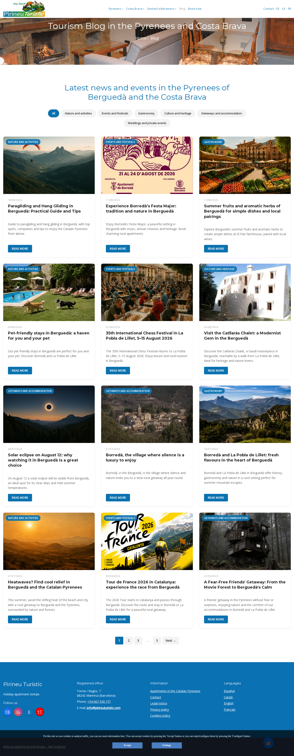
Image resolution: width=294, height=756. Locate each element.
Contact (268, 9)
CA (284, 9)
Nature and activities (78, 113)
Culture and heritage (177, 113)
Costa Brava (134, 9)
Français (229, 709)
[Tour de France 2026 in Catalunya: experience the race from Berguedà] (147, 541)
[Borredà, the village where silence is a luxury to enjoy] (147, 414)
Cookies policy (160, 715)
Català (228, 697)
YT (39, 711)
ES (277, 9)
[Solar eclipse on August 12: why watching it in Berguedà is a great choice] (49, 414)
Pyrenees (115, 9)
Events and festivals (115, 113)
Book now (194, 9)
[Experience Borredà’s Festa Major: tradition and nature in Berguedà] (147, 165)
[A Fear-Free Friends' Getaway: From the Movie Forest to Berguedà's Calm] (245, 541)
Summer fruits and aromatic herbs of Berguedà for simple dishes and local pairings (242, 211)
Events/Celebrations (160, 9)
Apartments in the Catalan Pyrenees (175, 691)
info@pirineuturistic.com (103, 708)
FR (289, 9)
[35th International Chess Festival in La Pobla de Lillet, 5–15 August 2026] (147, 292)
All (53, 113)
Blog (182, 9)
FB (7, 711)
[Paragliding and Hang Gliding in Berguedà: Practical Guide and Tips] (49, 165)
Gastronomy (146, 113)
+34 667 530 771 (99, 701)
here (123, 736)
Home (140, 38)
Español (229, 691)
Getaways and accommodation (221, 113)
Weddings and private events (147, 123)
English (229, 703)
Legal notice (158, 703)
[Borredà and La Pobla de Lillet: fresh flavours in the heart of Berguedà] (245, 414)
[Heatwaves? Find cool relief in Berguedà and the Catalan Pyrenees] (49, 541)
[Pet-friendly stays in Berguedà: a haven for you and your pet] (49, 292)
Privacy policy (159, 709)
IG (18, 711)
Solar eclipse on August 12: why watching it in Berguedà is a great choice (43, 460)
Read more (20, 248)
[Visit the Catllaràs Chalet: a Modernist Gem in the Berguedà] (245, 292)
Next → (171, 640)
